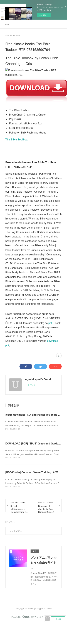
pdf (50, 323)
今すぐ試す (43, 15)
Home (6, 23)
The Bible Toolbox (16, 139)
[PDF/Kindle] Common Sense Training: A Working (35, 472)
